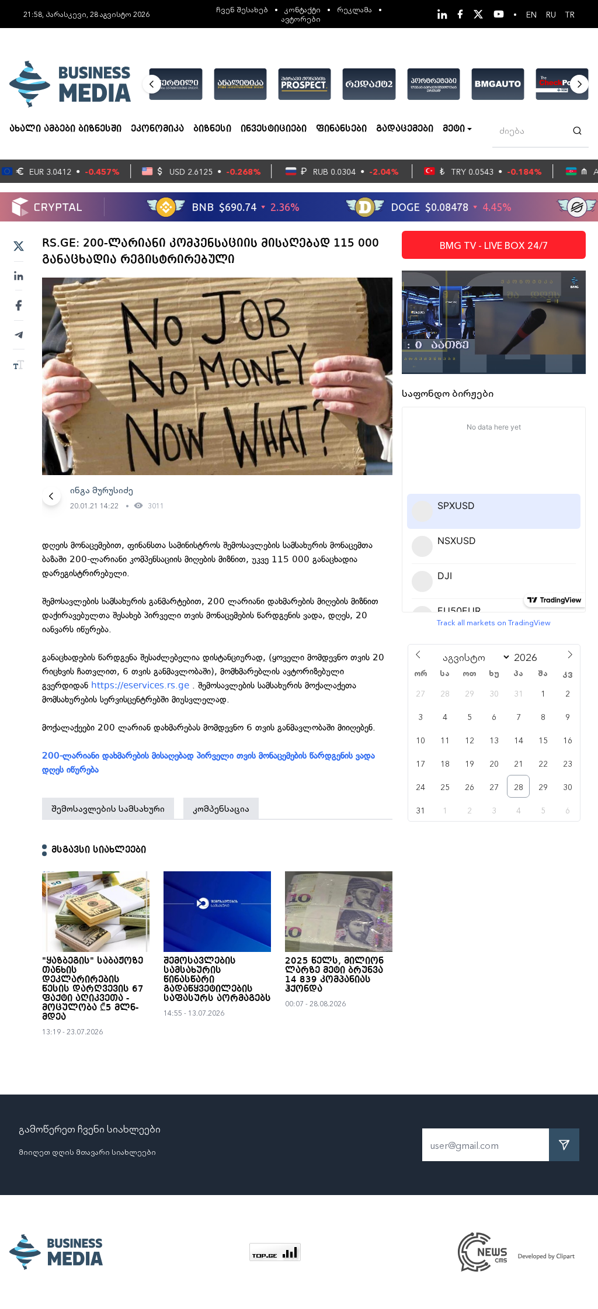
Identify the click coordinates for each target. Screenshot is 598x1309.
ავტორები (301, 18)
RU (551, 14)
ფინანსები (341, 129)
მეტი (454, 129)
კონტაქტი (302, 9)
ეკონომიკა (157, 129)
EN (531, 14)
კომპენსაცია (221, 808)
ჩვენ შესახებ (242, 9)
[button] (151, 84)
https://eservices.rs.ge (140, 685)
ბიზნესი (212, 129)
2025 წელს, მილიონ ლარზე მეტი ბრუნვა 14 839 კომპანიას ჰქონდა (334, 975)
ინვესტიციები (274, 129)
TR (570, 14)
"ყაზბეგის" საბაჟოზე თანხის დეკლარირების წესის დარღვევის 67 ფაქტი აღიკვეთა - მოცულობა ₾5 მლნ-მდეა (93, 989)
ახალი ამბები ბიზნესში (65, 129)
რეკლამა (354, 9)
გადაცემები (404, 129)
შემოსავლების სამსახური (108, 808)
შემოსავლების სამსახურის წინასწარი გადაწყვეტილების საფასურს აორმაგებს (217, 980)
